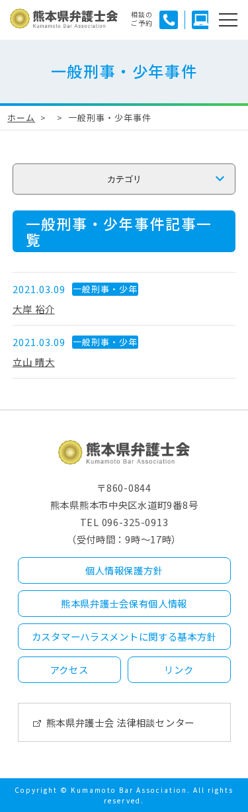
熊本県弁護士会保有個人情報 (124, 603)
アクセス (69, 669)
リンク (178, 669)
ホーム (21, 117)
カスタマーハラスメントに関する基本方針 (124, 636)
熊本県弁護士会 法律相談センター (120, 722)
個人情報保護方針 (124, 570)
